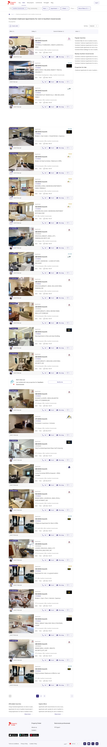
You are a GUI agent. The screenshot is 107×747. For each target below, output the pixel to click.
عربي (65, 744)
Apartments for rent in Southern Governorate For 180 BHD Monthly (26, 709)
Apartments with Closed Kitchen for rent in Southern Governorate (55, 707)
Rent (23, 2)
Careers (34, 730)
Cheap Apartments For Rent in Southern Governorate (22, 711)
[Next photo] (32, 45)
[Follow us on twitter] (92, 743)
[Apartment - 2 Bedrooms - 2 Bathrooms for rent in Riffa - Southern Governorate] (41, 213)
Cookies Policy (33, 743)
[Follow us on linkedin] (97, 743)
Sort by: (86, 26)
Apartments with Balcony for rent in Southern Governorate (54, 711)
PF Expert (57, 727)
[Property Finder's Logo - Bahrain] (12, 3)
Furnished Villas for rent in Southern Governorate (87, 41)
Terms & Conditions (14, 743)
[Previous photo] (10, 45)
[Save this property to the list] (67, 56)
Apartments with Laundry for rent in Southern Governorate (54, 709)
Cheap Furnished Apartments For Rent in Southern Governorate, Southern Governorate (31, 707)
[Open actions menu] (71, 56)
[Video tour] (13, 54)
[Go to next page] (71, 696)
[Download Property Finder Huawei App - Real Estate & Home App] (34, 735)
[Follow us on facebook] (88, 743)
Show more (28, 714)
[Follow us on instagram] (84, 743)
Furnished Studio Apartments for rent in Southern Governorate (91, 47)
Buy (20, 2)
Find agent (46, 2)
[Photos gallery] (21, 45)
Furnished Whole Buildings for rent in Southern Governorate (90, 49)
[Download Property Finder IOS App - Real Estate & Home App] (13, 735)
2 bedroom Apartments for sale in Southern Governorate (89, 70)
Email (52, 57)
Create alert (15, 26)
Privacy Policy (24, 743)
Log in (96, 2)
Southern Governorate (18, 8)
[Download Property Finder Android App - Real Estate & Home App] (23, 735)
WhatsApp (61, 57)
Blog (52, 2)
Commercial (39, 2)
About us (34, 727)
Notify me (60, 382)
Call (45, 57)
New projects (30, 2)
